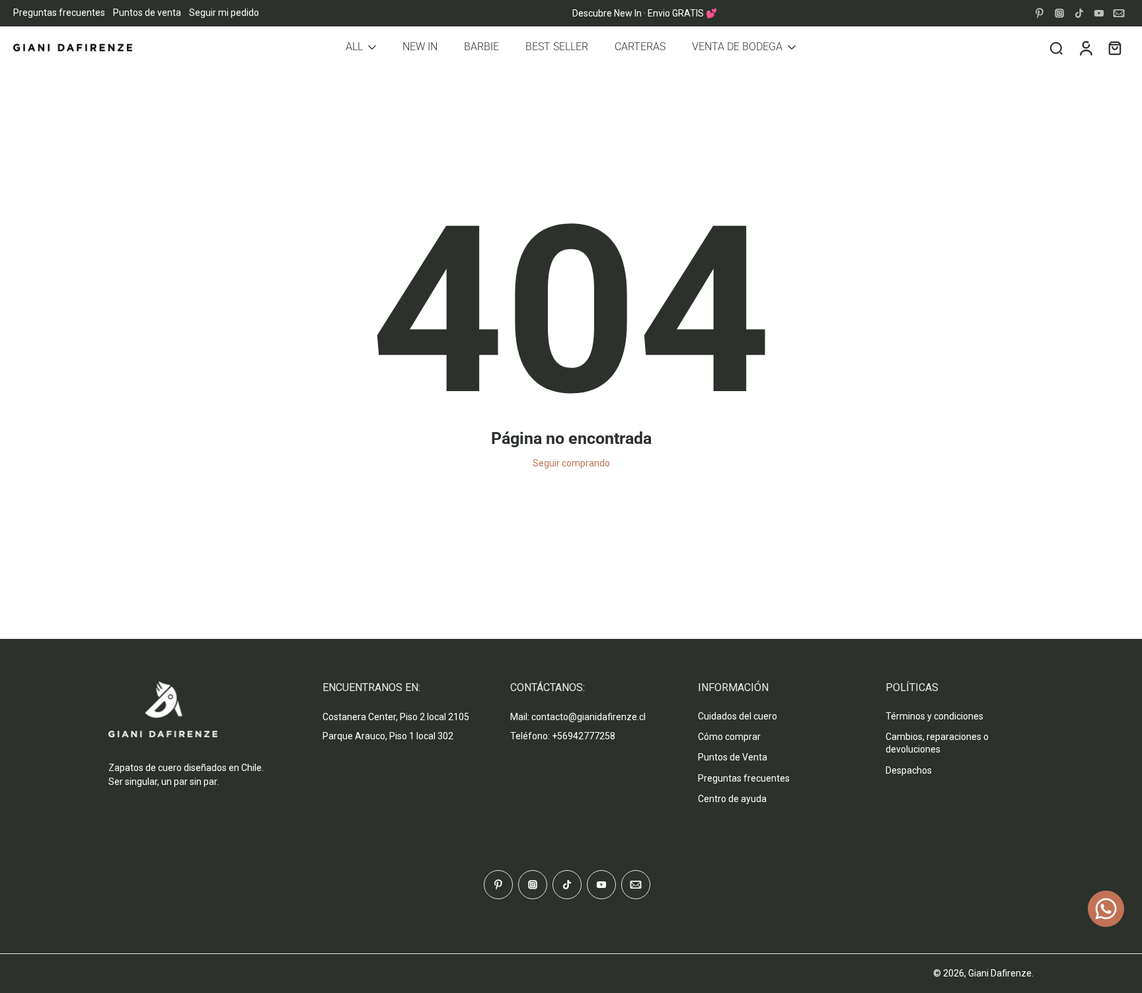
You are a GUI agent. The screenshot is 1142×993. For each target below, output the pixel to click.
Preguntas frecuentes (59, 12)
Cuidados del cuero (737, 716)
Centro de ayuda (732, 798)
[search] (1056, 47)
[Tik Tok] (1079, 13)
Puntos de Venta (732, 757)
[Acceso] (1085, 47)
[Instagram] (1059, 13)
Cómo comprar (729, 736)
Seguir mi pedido (224, 12)
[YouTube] (1099, 13)
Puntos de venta (147, 12)
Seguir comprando (571, 463)
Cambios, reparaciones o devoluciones (937, 742)
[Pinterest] (1039, 13)
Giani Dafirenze (1000, 973)
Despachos (909, 770)
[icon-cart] (1114, 47)
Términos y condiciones (934, 716)
